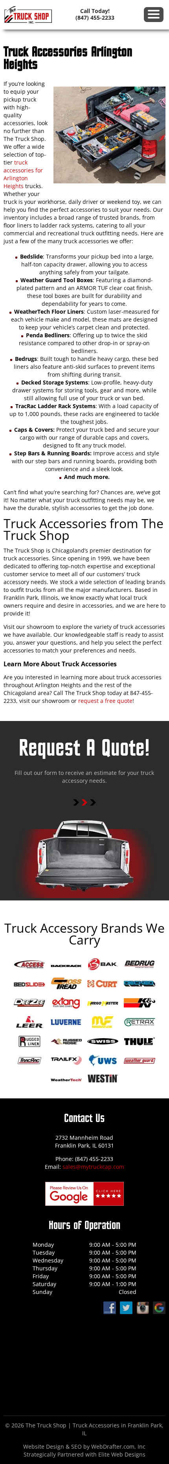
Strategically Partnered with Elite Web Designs (84, 1454)
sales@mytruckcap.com (93, 1166)
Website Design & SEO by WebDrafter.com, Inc (84, 1446)
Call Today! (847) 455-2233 (94, 14)
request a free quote (105, 700)
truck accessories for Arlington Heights (23, 174)
